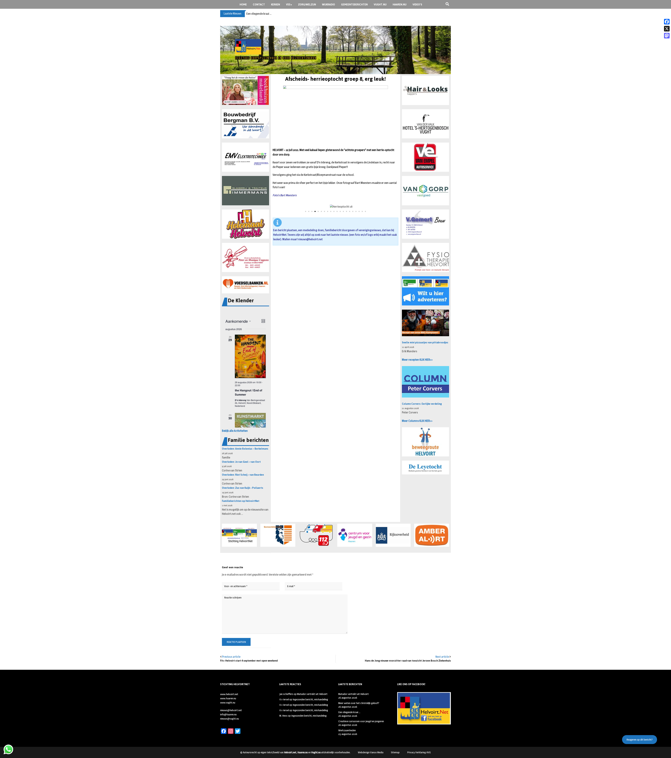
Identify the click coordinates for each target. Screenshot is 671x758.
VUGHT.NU (380, 4)
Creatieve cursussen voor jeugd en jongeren (272, 13)
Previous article (231, 656)
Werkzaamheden (347, 730)
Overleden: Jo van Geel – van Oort (241, 462)
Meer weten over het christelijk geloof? (358, 703)
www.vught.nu (227, 702)
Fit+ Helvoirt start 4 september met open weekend (249, 660)
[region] (335, 50)
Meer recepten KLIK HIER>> (417, 359)
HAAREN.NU (399, 4)
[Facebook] (666, 21)
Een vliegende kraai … (349, 712)
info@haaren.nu (228, 714)
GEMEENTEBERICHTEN (354, 4)
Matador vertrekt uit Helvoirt (312, 694)
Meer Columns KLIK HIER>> (417, 421)
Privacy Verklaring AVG (419, 752)
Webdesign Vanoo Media (370, 752)
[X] (666, 28)
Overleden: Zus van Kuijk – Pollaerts (242, 488)
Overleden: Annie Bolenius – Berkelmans (245, 448)
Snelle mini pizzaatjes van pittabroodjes (425, 342)
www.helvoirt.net (229, 694)
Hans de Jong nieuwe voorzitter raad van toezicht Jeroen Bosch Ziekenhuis (408, 660)
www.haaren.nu (228, 698)
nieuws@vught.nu (229, 718)
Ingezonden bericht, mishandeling (310, 699)
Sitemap (395, 752)
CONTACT (259, 4)
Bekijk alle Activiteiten (235, 430)
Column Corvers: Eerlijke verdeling (422, 404)
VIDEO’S (417, 4)
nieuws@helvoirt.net (310, 239)
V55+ (289, 4)
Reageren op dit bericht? (639, 739)
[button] (245, 90)
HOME (243, 4)
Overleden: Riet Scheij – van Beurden (243, 474)
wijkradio (328, 4)
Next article (442, 656)
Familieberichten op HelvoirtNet (240, 501)
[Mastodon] (666, 35)
